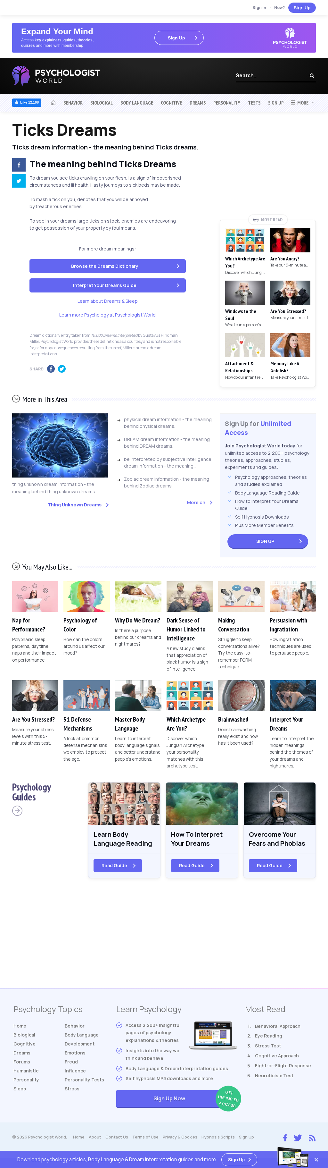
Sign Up (302, 7)
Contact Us (116, 1137)
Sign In (259, 7)
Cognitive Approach (277, 1056)
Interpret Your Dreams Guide (104, 285)
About (95, 1137)
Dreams (198, 102)
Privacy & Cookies (180, 1137)
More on (196, 502)
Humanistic (25, 1071)
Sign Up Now (195, 1099)
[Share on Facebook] (16, 166)
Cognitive (171, 102)
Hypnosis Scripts (218, 1137)
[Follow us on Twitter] (297, 1137)
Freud (71, 1062)
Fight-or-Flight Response (283, 1065)
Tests (254, 102)
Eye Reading (268, 1036)
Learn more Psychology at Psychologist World (107, 315)
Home (19, 1026)
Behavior (73, 102)
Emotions (75, 1053)
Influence (75, 1071)
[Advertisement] (268, 168)
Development (79, 1044)
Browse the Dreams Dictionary (104, 266)
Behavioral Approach (277, 1026)
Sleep (19, 1089)
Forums (21, 1062)
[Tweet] (16, 182)
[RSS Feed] (312, 1137)
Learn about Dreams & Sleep (108, 301)
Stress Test (268, 1046)
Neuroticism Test (274, 1075)
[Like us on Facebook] (285, 1136)
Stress (72, 1089)
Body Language (136, 102)
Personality (226, 102)
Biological (101, 102)
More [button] (301, 102)
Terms (145, 1137)
